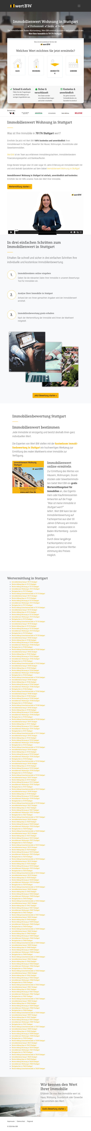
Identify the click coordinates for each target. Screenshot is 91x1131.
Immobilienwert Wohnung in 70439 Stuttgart (26, 924)
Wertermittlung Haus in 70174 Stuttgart (24, 598)
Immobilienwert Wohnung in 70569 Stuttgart (26, 1008)
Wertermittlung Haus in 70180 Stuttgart (24, 640)
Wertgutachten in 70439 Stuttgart (22, 927)
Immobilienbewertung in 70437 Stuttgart (24, 903)
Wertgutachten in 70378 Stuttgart (22, 885)
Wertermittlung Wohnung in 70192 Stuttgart (25, 740)
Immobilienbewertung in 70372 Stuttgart (24, 833)
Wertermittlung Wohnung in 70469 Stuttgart (25, 936)
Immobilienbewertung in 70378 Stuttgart (24, 875)
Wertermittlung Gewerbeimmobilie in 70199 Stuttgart (28, 803)
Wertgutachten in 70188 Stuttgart (22, 703)
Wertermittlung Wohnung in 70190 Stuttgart (25, 712)
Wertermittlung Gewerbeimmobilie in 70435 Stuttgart (28, 901)
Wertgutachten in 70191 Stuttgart (22, 731)
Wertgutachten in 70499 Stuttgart (22, 954)
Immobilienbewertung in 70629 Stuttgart (24, 1057)
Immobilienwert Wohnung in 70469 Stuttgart (26, 938)
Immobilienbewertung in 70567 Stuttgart (24, 987)
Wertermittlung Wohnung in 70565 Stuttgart (25, 978)
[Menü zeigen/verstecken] (79, 6)
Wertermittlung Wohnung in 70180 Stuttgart (25, 642)
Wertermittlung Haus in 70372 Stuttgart (24, 836)
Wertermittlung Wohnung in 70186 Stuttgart (25, 684)
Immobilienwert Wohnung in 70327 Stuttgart (26, 812)
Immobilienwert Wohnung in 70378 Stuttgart (26, 882)
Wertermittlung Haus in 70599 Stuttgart (24, 1031)
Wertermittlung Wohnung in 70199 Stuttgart (25, 796)
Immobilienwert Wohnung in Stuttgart (63, 168)
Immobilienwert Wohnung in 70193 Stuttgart (26, 757)
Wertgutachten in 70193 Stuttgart (22, 759)
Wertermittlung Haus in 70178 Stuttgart (24, 626)
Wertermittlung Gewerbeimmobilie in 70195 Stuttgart (28, 775)
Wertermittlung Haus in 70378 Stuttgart (24, 878)
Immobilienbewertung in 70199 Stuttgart (24, 792)
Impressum (11, 1121)
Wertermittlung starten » (19, 186)
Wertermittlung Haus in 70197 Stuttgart (24, 780)
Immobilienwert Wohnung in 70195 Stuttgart (26, 771)
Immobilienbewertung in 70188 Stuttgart (24, 694)
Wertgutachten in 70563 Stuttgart (22, 968)
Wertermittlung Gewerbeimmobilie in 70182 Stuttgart (28, 663)
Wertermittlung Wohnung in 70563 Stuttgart (25, 964)
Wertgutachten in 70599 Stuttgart (22, 1038)
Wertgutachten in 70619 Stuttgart (22, 1052)
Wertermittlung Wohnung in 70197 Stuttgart (25, 782)
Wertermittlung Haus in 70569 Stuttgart (24, 1003)
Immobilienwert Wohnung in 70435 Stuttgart (26, 896)
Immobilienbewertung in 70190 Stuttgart (24, 708)
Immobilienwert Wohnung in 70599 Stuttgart (26, 1036)
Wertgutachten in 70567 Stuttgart (22, 996)
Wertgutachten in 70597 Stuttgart (22, 1024)
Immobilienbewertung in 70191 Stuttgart (24, 722)
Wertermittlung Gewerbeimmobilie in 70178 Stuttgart (28, 636)
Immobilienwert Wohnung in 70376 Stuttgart (26, 868)
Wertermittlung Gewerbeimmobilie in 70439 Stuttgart (28, 929)
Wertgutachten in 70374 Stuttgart (22, 857)
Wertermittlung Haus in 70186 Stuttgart (24, 682)
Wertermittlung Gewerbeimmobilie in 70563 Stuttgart (28, 971)
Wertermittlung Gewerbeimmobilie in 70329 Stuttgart (28, 831)
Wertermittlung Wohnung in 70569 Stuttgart (25, 1006)
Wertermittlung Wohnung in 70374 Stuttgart (25, 852)
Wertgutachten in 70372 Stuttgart (22, 843)
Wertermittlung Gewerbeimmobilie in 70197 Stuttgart (28, 789)
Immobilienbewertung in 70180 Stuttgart (24, 638)
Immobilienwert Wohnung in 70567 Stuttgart (26, 994)
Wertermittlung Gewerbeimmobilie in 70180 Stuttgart (28, 649)
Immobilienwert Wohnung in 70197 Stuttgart (26, 785)
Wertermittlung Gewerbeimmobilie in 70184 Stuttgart (28, 677)
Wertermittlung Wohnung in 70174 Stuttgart (25, 601)
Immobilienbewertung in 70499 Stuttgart (24, 945)
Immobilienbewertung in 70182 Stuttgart (24, 652)
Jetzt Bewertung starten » (45, 395)
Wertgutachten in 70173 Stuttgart (22, 591)
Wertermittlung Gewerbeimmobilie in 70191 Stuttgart (28, 733)
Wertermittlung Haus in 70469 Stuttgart (24, 934)
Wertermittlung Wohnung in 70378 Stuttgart (25, 880)
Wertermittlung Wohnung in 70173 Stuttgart (25, 587)
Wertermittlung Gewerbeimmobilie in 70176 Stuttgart (28, 622)
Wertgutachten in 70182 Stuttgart (22, 661)
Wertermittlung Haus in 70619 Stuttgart (24, 1045)
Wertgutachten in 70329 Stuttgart (22, 829)
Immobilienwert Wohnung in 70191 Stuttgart (26, 729)
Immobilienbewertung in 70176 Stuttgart (24, 610)
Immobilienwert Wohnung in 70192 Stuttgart (26, 743)
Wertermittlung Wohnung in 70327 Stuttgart (25, 810)
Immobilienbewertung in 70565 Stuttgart (24, 973)
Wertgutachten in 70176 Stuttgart (22, 619)
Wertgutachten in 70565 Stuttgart (22, 982)
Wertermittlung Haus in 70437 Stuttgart (24, 906)
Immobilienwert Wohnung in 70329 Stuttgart (26, 826)
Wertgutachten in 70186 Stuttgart (22, 689)
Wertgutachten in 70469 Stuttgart (22, 941)
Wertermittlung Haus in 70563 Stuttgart (24, 961)
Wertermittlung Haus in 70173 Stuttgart (24, 584)
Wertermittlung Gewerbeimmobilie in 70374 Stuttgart (28, 859)
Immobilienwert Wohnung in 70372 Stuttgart (26, 840)
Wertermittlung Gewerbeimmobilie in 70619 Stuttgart (28, 1055)
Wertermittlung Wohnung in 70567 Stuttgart (25, 992)
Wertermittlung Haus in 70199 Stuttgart (24, 794)
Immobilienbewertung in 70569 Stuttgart (24, 1001)
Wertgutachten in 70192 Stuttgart (22, 745)
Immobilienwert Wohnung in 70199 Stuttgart (26, 798)
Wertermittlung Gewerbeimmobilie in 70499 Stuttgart (28, 957)
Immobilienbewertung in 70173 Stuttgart (24, 582)
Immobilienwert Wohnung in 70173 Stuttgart (26, 589)
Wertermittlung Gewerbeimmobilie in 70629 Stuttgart (28, 1069)
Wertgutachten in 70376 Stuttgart (22, 871)
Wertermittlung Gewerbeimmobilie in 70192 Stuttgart (28, 747)
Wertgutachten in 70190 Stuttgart (22, 717)
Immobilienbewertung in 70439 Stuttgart (24, 917)
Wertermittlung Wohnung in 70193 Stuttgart (25, 754)
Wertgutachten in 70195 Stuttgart (22, 773)
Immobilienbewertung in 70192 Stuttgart (24, 736)
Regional (30, 1121)
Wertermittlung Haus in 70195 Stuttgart (24, 766)
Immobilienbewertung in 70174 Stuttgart (24, 596)
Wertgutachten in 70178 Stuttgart (22, 633)
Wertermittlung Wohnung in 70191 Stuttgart (25, 726)
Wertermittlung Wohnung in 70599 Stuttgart (25, 1034)
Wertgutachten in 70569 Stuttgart (22, 1010)
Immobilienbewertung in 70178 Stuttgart (24, 624)
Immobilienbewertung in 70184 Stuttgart (24, 666)
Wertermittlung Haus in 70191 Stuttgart (24, 724)
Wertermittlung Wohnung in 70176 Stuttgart (25, 615)
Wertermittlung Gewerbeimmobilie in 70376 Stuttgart (28, 873)
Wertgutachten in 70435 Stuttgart (22, 899)
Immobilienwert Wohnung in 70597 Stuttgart (26, 1022)
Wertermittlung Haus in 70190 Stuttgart (24, 710)
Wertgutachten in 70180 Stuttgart (22, 647)
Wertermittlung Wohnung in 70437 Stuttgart (25, 908)
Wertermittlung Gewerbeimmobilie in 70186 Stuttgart (28, 691)
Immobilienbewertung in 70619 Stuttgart (24, 1043)
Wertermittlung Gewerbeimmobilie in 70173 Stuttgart (28, 594)
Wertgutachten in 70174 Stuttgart (22, 605)
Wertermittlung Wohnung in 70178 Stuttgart (25, 629)
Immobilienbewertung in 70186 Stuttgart (24, 680)
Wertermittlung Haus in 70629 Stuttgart (24, 1059)
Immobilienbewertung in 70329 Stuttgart (24, 819)
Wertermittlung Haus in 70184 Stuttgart (24, 668)
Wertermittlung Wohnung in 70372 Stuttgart (25, 838)
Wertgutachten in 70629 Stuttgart (22, 1066)
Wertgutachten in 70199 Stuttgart (22, 801)
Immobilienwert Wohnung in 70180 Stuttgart (26, 645)
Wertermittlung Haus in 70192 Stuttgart (24, 738)
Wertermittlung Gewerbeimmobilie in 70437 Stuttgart (28, 915)
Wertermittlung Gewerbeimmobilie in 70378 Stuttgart (28, 887)
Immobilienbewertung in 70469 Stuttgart (24, 931)
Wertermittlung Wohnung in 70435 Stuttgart (25, 894)
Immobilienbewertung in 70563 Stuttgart (24, 959)
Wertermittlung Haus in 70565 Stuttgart (24, 975)
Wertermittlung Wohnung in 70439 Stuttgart (25, 922)
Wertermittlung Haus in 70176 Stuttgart (24, 612)
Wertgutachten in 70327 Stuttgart (22, 815)
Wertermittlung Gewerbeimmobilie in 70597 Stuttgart (28, 1027)
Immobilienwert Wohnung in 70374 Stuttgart (26, 854)
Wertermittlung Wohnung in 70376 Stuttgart (25, 866)
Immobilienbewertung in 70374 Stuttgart (24, 847)
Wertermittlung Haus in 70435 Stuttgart (24, 892)
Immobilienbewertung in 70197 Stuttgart (24, 778)
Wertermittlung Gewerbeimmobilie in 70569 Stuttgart (28, 1013)
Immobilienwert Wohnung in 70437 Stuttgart (26, 910)
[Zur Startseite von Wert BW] (21, 6)
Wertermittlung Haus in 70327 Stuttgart (24, 808)
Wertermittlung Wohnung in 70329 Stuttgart (25, 824)
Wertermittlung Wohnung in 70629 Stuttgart (25, 1062)
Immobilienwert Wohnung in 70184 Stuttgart (26, 673)
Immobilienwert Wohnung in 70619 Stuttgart (26, 1050)
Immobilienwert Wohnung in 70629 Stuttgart (26, 1064)
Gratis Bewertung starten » (54, 1108)
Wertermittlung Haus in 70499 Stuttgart (24, 948)
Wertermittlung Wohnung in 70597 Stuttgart (25, 1020)
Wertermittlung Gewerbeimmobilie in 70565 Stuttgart (28, 985)
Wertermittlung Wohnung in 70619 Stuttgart (25, 1048)
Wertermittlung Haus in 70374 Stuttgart (24, 850)
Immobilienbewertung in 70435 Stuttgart (24, 889)
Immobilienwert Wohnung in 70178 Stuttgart (26, 631)
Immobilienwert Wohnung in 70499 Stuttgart (26, 952)
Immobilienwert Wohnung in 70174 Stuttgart (26, 603)
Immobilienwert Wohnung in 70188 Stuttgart (26, 701)
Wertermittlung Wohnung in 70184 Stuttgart (25, 670)
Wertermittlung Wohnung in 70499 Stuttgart (25, 950)
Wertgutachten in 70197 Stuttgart (22, 787)
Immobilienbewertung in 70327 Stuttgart (24, 805)
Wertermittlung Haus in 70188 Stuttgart (24, 696)
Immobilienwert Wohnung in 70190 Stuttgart (26, 715)
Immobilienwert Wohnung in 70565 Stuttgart (26, 980)
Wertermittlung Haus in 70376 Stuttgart (24, 864)
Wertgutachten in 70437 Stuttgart (22, 913)
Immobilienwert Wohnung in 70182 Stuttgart (26, 659)
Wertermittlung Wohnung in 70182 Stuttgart (25, 656)
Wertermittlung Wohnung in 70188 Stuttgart (25, 698)
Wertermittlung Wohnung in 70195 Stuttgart (25, 768)
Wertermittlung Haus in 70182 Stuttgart (24, 654)
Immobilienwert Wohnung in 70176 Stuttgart (26, 617)
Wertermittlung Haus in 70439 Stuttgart (24, 920)
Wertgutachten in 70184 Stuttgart (22, 675)
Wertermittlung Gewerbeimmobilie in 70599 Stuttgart (28, 1041)
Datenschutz (21, 1121)
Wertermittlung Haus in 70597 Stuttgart (24, 1017)
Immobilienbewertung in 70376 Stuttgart (24, 861)
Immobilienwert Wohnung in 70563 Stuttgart (26, 966)
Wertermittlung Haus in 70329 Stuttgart (24, 822)
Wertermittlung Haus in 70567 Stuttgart (24, 989)
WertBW (10, 154)
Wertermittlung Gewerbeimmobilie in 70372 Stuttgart (28, 845)
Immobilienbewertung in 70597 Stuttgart (24, 1015)
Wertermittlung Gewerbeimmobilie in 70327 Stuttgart (28, 817)
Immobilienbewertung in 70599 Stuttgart (24, 1029)
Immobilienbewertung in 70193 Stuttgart (24, 750)
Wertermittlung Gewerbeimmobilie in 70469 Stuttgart (28, 943)
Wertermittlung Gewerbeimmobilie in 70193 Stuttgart (28, 761)
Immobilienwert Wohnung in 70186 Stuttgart (26, 687)
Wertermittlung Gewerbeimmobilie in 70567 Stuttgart (28, 999)
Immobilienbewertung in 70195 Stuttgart (24, 764)
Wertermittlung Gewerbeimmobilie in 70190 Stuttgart (28, 719)
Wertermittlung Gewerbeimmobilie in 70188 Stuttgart (28, 705)
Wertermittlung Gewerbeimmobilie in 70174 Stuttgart (28, 608)
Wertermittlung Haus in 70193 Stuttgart (24, 752)
